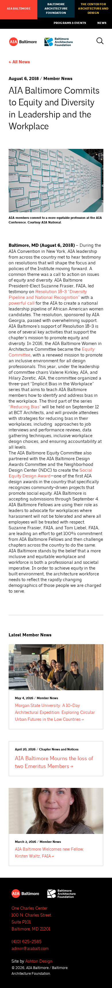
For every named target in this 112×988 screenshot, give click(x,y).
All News (21, 62)
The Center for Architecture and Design (93, 8)
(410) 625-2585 (26, 942)
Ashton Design (38, 961)
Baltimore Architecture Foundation (56, 8)
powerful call (21, 303)
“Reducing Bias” (25, 407)
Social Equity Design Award (50, 473)
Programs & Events (70, 23)
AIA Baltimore (18, 9)
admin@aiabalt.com (30, 948)
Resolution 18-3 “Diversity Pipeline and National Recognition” (48, 294)
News (101, 23)
